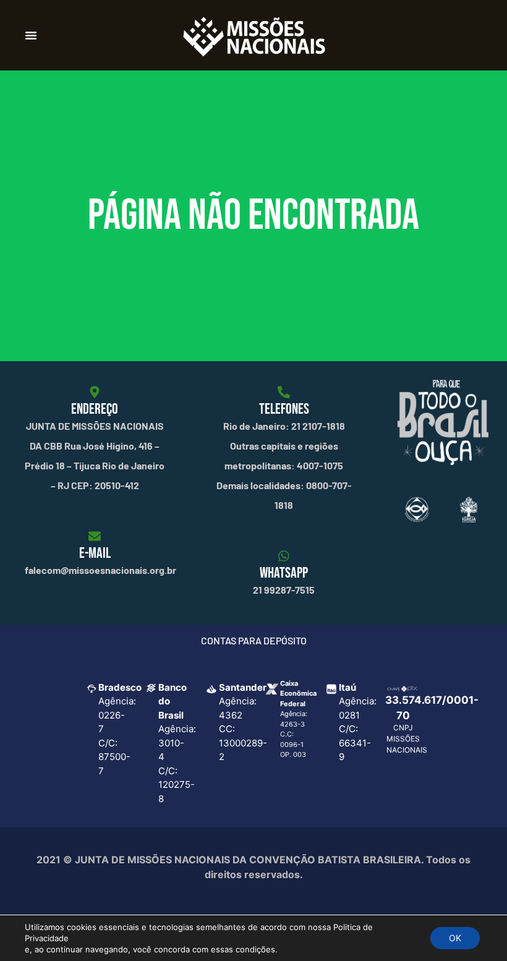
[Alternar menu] (31, 35)
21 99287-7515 (284, 590)
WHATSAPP (284, 573)
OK (455, 938)
